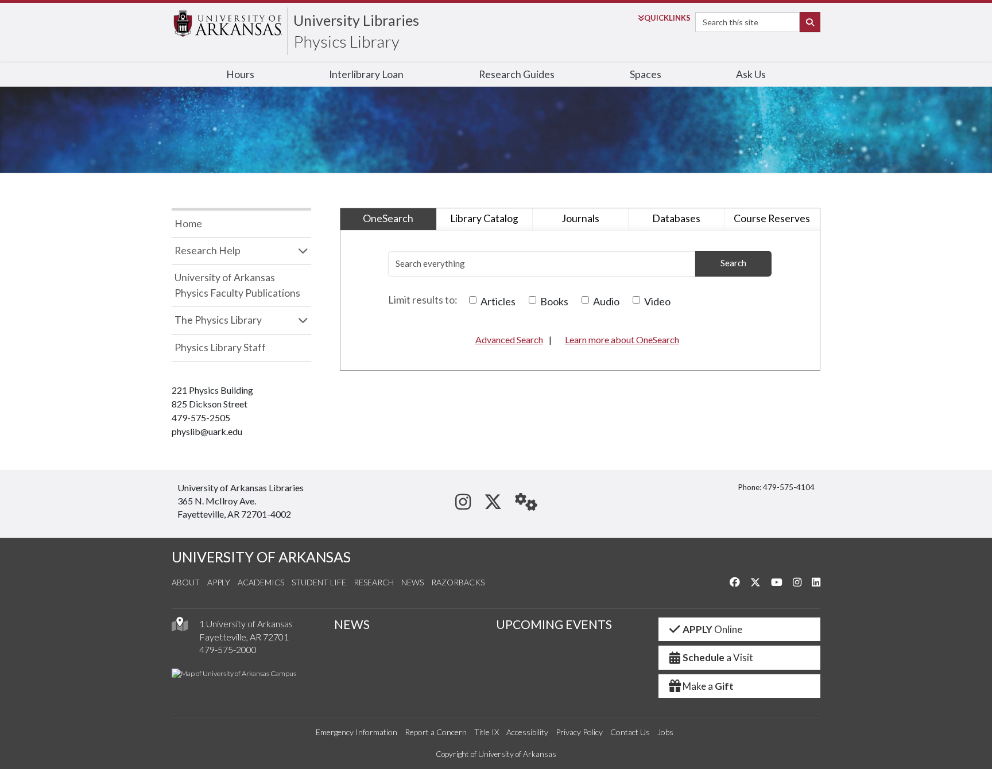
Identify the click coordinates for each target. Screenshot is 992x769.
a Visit (718, 657)
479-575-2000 (228, 649)
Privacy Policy (579, 732)
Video (657, 301)
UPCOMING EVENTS (554, 624)
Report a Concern (436, 732)
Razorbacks (458, 582)
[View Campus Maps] (180, 627)
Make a (708, 686)
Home (188, 224)
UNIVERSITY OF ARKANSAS (261, 557)
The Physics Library (218, 320)
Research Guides (517, 74)
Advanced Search (509, 339)
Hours (240, 74)
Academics (261, 582)
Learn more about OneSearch (622, 339)
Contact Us (630, 732)
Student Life (319, 582)
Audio (606, 301)
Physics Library (346, 41)
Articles (498, 301)
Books (554, 301)
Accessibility (527, 732)
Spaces (645, 74)
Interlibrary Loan (366, 74)
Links (667, 17)
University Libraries (356, 20)
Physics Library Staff (220, 347)
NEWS (352, 624)
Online (712, 629)
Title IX (486, 732)
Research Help (208, 250)
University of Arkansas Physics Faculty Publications (237, 284)
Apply (218, 582)
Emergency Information (356, 732)
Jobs (665, 732)
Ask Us (751, 74)
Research (374, 582)
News (412, 582)
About (186, 582)
